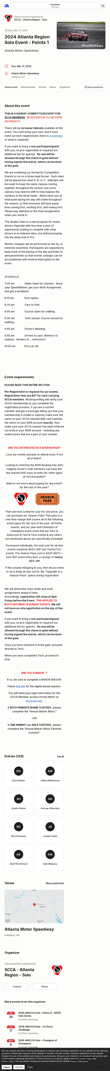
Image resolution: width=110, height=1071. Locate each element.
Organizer (64, 87)
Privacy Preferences (79, 1061)
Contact (17, 986)
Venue (52, 87)
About (44, 986)
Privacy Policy (8, 1061)
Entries (42, 87)
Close (30, 1067)
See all (60, 756)
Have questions (95, 87)
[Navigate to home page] (7, 6)
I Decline (19, 1067)
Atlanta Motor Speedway (21, 50)
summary (57, 135)
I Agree (6, 1067)
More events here (55, 883)
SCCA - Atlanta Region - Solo (30, 19)
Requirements (28, 87)
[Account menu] (102, 5)
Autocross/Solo (22, 16)
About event (11, 87)
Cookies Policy (85, 1058)
